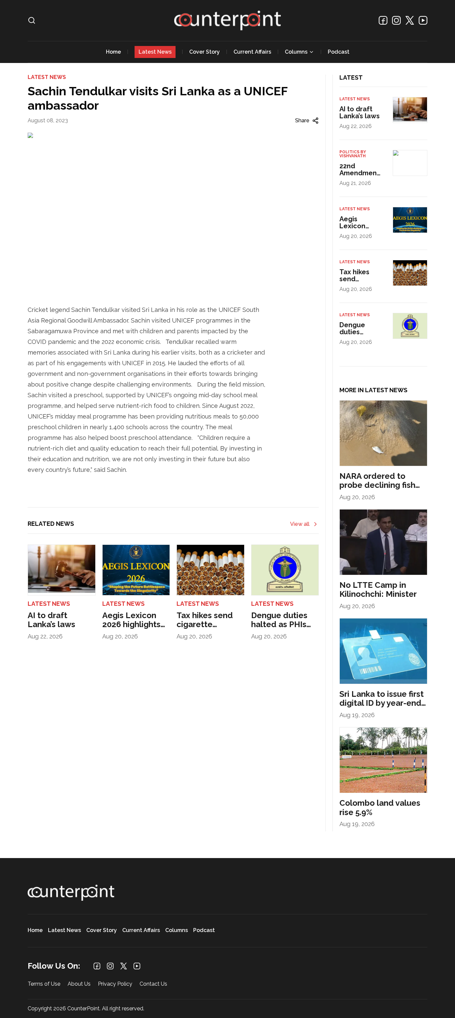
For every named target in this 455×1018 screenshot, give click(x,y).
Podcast (338, 52)
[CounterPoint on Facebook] (383, 20)
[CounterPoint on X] (409, 20)
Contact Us (153, 984)
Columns (296, 52)
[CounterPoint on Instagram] (396, 20)
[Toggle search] (32, 20)
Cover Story (204, 52)
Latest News (155, 52)
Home (113, 52)
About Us (79, 984)
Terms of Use (44, 984)
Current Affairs (252, 52)
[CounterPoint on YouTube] (423, 20)
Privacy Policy (115, 984)
